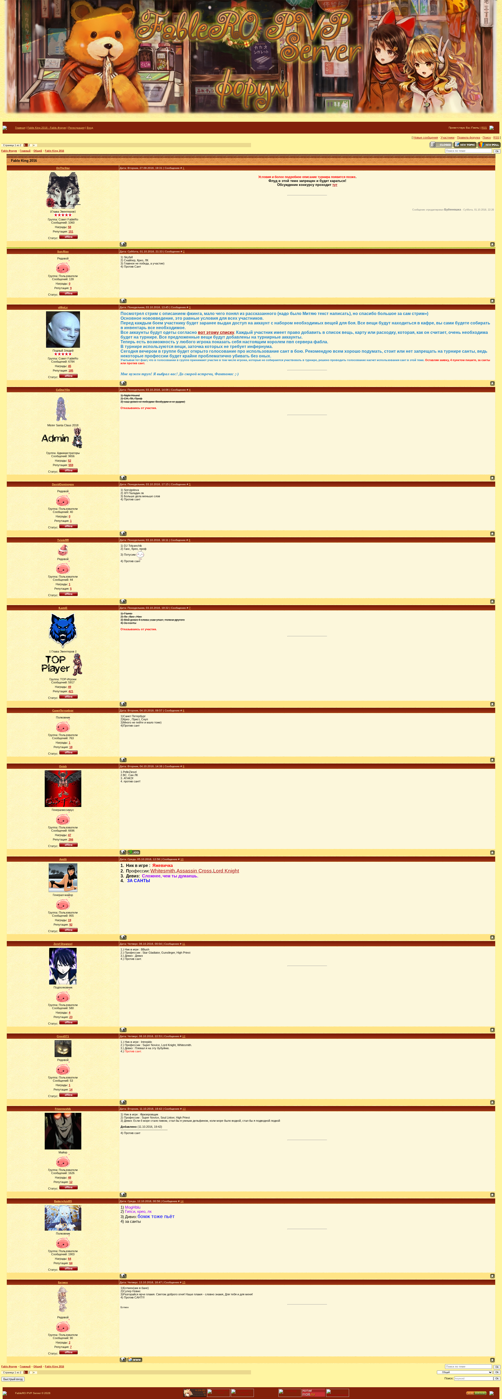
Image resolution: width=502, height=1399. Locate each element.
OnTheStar (63, 168)
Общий (37, 151)
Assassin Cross (194, 870)
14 (182, 1201)
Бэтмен (63, 1282)
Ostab (63, 766)
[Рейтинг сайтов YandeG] (218, 1396)
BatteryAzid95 (63, 1201)
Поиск (487, 137)
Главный (25, 151)
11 (183, 943)
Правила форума (468, 137)
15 (183, 1282)
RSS (484, 127)
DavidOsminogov (63, 484)
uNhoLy (63, 307)
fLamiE (63, 607)
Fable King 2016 (54, 151)
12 (183, 1036)
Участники (447, 137)
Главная (20, 127)
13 (184, 1108)
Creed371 (63, 1036)
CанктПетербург (62, 710)
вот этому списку (216, 332)
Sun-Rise (63, 251)
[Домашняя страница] (134, 1359)
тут (334, 185)
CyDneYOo (63, 389)
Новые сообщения (425, 137)
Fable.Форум (9, 151)
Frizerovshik (63, 1108)
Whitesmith (162, 870)
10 (182, 859)
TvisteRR (63, 540)
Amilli (63, 859)
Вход (90, 127)
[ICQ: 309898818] (133, 852)
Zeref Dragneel (63, 943)
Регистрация (76, 127)
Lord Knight (226, 870)
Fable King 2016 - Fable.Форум (46, 127)
